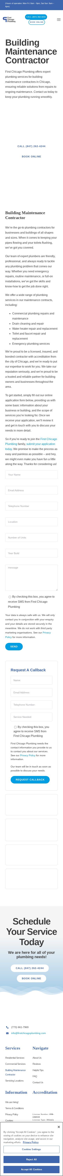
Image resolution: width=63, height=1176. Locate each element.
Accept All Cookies (31, 1169)
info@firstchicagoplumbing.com (28, 1033)
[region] (31, 1149)
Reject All (31, 1159)
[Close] (59, 1127)
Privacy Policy (27, 755)
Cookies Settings (31, 1149)
